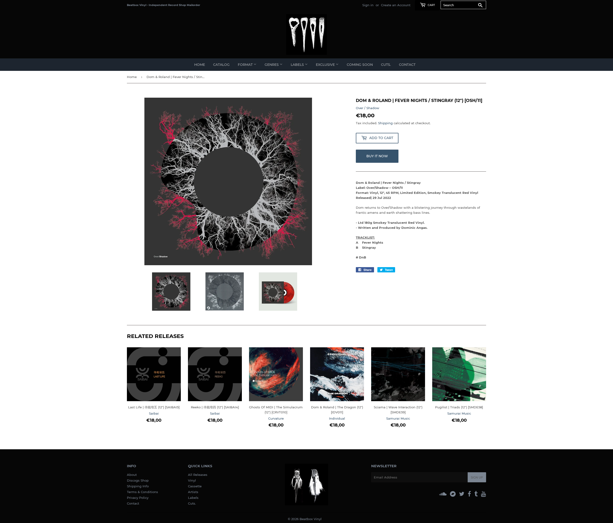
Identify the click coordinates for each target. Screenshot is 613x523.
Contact (407, 64)
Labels (193, 498)
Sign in (368, 5)
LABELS (298, 64)
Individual (337, 418)
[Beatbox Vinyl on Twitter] (461, 493)
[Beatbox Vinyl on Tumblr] (476, 493)
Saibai (154, 413)
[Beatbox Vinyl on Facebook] (469, 493)
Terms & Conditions (142, 492)
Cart (431, 5)
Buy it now (377, 156)
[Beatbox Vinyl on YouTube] (483, 493)
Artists (193, 492)
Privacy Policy (137, 498)
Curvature (276, 418)
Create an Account (395, 5)
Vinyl (192, 480)
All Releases (197, 475)
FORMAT (246, 64)
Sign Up (477, 477)
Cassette (195, 486)
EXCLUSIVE (326, 64)
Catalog (221, 64)
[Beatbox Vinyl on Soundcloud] (443, 493)
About (132, 475)
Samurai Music (398, 418)
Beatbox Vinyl (311, 519)
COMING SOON (360, 64)
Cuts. (192, 503)
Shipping (385, 123)
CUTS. (386, 64)
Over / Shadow (367, 108)
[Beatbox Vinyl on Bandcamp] (453, 493)
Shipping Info (138, 486)
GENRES (272, 64)
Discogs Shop (138, 480)
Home (199, 64)
